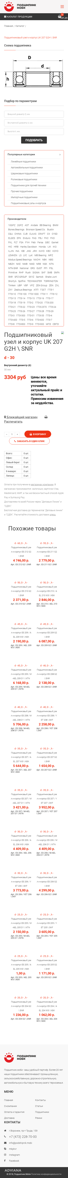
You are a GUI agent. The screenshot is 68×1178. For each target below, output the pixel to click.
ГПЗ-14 (21, 298)
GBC (47, 242)
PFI (45, 268)
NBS (51, 259)
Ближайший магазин (21, 417)
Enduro (26, 238)
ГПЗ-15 (31, 298)
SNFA (57, 272)
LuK (31, 255)
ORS (32, 268)
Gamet (54, 242)
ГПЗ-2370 (41, 307)
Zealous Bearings (23, 289)
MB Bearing (40, 255)
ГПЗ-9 (30, 324)
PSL (51, 268)
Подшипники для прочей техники (28, 185)
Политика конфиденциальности (46, 1174)
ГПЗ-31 (31, 315)
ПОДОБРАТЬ (34, 140)
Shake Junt (51, 276)
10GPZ (11, 225)
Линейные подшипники (23, 161)
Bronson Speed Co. (35, 229)
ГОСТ (43, 289)
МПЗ (48, 324)
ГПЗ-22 (21, 307)
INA (17, 251)
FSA (21, 242)
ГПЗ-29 (49, 311)
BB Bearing (45, 225)
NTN (51, 264)
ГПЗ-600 (39, 319)
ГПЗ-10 (12, 294)
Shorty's (12, 281)
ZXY (10, 289)
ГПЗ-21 (12, 307)
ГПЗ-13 (12, 298)
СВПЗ (56, 324)
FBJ (40, 238)
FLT (15, 242)
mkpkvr (13, 1149)
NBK (44, 259)
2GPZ (20, 225)
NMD (31, 264)
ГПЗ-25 (12, 311)
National (24, 268)
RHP (21, 272)
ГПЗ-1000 (33, 294)
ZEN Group (41, 285)
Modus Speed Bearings (20, 259)
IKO (54, 246)
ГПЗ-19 (21, 302)
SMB (49, 272)
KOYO (55, 251)
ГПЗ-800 (20, 324)
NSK (45, 264)
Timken (12, 285)
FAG (34, 238)
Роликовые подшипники (24, 179)
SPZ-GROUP (21, 276)
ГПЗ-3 (11, 315)
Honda (42, 246)
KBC (48, 251)
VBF (26, 285)
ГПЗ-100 (22, 294)
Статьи (39, 1106)
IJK (49, 246)
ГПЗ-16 (40, 298)
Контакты (40, 1100)
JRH (35, 251)
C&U (10, 233)
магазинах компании (42, 484)
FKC (46, 238)
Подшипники (42, 1112)
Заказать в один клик (30, 441)
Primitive (12, 272)
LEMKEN (12, 255)
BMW (55, 225)
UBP (19, 285)
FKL (10, 242)
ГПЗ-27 (31, 311)
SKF (43, 272)
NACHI (37, 259)
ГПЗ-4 (49, 315)
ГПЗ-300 (20, 315)
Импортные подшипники (24, 197)
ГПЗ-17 (49, 298)
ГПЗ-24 (52, 307)
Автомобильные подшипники (27, 167)
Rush (28, 272)
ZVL (57, 285)
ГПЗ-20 (39, 302)
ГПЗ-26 (21, 311)
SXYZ (31, 276)
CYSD (54, 233)
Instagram (14, 1155)
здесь (53, 514)
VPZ (32, 285)
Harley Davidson (28, 246)
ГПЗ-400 (12, 319)
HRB (16, 246)
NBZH (11, 264)
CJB (25, 233)
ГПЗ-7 (49, 319)
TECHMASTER (34, 281)
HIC (10, 246)
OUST (39, 268)
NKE (18, 264)
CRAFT (41, 233)
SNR (10, 276)
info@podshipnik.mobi (20, 1143)
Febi (33, 242)
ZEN (51, 285)
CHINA (18, 233)
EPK (19, 238)
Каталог (20, 26)
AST (27, 225)
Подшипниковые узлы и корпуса (28, 203)
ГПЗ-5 (22, 319)
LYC (25, 255)
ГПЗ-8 (11, 324)
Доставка (9, 1118)
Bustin (50, 229)
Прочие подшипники (22, 191)
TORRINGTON (51, 281)
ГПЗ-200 (49, 302)
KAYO (41, 251)
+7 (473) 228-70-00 (23, 1137)
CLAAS (32, 233)
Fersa (40, 242)
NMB (25, 264)
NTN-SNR (13, 268)
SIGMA (36, 272)
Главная (8, 26)
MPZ (50, 255)
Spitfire (21, 281)
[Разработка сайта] (34, 1170)
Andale (34, 225)
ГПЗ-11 (44, 294)
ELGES (11, 238)
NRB (38, 264)
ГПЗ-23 (31, 307)
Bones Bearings (16, 229)
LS (20, 255)
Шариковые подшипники (24, 173)
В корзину (39, 434)
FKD (52, 238)
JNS (28, 251)
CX (48, 233)
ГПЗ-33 (40, 315)
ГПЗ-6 (30, 319)
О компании (10, 1106)
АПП (36, 289)
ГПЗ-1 (51, 289)
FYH (27, 242)
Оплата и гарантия (14, 1112)
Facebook (14, 1160)
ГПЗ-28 (40, 311)
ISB (23, 251)
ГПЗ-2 (30, 302)
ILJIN (11, 251)
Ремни (38, 1118)
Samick (39, 276)
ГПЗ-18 (12, 302)
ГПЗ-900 (39, 324)
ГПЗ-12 (53, 294)
